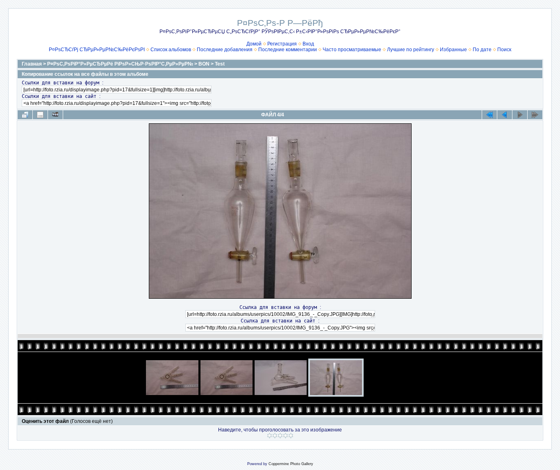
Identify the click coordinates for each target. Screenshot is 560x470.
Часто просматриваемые (352, 49)
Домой (254, 44)
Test (220, 64)
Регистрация (282, 44)
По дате (482, 49)
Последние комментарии (287, 49)
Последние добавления (225, 49)
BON (203, 64)
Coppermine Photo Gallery (291, 464)
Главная (32, 64)
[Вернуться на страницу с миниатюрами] (25, 114)
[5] (291, 435)
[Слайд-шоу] (55, 114)
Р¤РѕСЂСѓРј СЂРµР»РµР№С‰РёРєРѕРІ (97, 49)
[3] (280, 435)
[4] (285, 435)
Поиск (504, 49)
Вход (308, 44)
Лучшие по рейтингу (410, 49)
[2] (275, 435)
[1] (269, 435)
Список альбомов (170, 49)
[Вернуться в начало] (489, 114)
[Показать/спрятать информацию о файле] (40, 114)
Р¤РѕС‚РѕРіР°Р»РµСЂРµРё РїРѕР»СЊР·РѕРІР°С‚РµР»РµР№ (120, 64)
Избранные (453, 49)
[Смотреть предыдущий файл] (504, 114)
